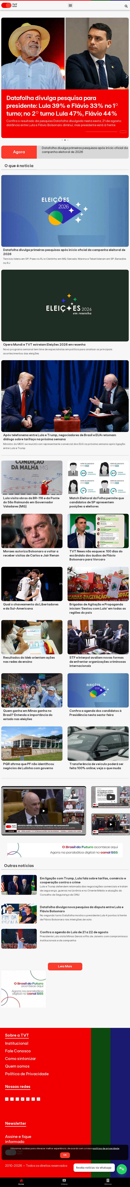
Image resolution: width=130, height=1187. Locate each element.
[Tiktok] (33, 1099)
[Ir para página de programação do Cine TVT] (65, 856)
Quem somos (17, 1066)
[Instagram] (17, 1099)
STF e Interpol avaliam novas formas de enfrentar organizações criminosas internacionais (97, 662)
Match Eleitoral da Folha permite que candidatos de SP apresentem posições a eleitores (96, 502)
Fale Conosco (18, 1051)
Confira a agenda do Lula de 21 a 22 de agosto (74, 932)
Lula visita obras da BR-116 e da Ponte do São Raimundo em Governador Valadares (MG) (31, 502)
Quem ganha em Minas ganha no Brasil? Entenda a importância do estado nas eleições (27, 715)
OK (65, 1155)
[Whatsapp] (12, 1099)
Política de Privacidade (27, 1074)
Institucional (16, 1043)
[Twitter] (22, 1099)
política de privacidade (106, 1148)
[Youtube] (6, 1099)
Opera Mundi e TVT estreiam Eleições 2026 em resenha (44, 344)
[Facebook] (27, 1099)
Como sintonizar (20, 1059)
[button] (70, 5)
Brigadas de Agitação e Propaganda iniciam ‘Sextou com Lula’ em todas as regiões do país (97, 608)
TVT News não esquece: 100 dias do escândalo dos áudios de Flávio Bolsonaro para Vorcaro (96, 555)
